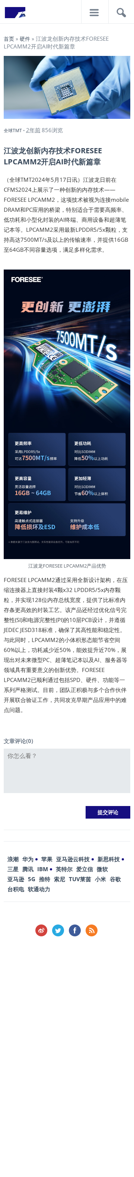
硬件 (25, 38)
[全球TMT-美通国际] (15, 15)
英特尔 (64, 869)
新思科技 (109, 859)
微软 (102, 869)
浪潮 (13, 859)
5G (31, 879)
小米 (100, 879)
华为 (28, 859)
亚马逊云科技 (73, 859)
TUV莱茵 (80, 879)
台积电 (15, 889)
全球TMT (13, 130)
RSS (92, 930)
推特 (44, 879)
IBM (42, 869)
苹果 (46, 859)
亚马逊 (15, 879)
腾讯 (28, 869)
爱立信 (84, 869)
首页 (9, 38)
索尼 (59, 879)
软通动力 (39, 889)
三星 (13, 869)
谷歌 (115, 879)
